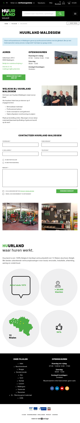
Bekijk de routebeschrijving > (12, 63)
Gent (21, 378)
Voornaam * (6, 141)
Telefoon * (45, 150)
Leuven (21, 383)
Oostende (21, 389)
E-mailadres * (7, 150)
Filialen (14, 23)
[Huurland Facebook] (52, 388)
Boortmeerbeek (21, 366)
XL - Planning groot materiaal (21, 395)
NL (4, 3)
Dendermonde (21, 372)
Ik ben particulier (11, 159)
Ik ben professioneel (12, 162)
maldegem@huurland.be (11, 69)
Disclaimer (41, 414)
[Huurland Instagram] (67, 388)
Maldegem (21, 386)
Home (6, 23)
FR (7, 3)
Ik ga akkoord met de (20, 191)
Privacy (48, 414)
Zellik (21, 398)
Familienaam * (46, 141)
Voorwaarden (32, 414)
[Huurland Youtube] (62, 388)
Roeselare (21, 392)
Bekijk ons (21, 3)
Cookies (55, 414)
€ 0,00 (74, 3)
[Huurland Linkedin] (57, 388)
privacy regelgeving (27, 191)
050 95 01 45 (7, 67)
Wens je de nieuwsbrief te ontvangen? (18, 193)
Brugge (21, 369)
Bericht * (5, 167)
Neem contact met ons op (14, 77)
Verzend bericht (67, 191)
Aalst (21, 363)
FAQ (50, 3)
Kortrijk (21, 381)
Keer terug (73, 23)
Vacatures (41, 3)
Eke (21, 375)
